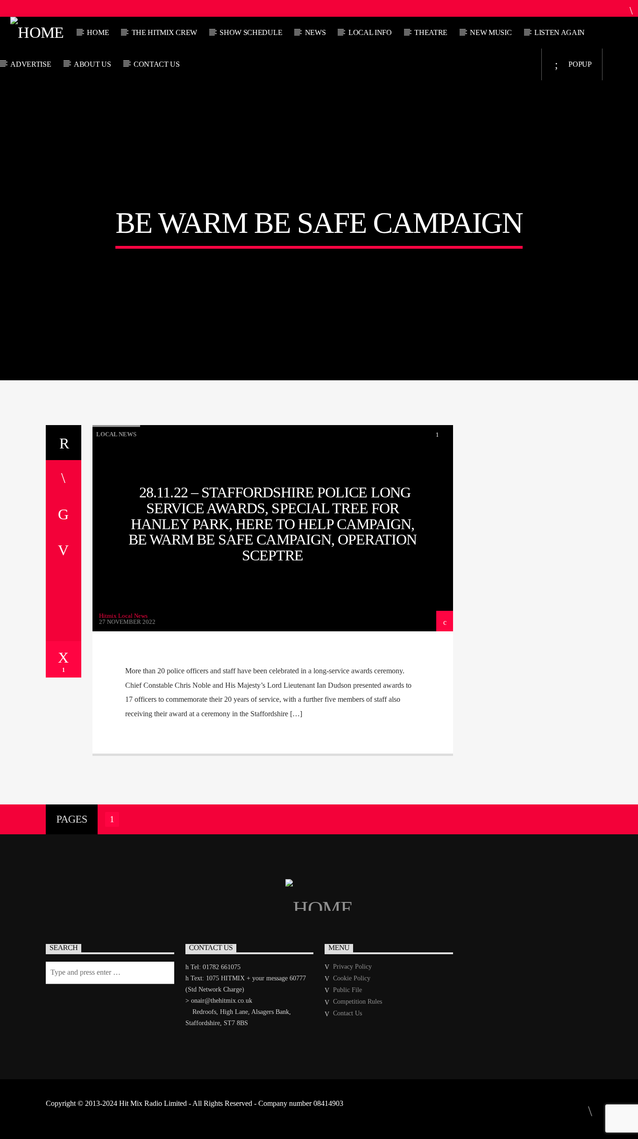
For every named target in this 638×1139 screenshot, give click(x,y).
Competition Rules (357, 1001)
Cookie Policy (351, 978)
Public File (347, 989)
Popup (579, 64)
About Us (92, 64)
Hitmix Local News (123, 615)
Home (98, 32)
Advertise (30, 64)
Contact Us (157, 64)
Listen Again (559, 32)
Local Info (370, 32)
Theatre (430, 32)
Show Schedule (251, 32)
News (315, 32)
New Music (490, 32)
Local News (116, 434)
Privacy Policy (352, 966)
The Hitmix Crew (164, 32)
